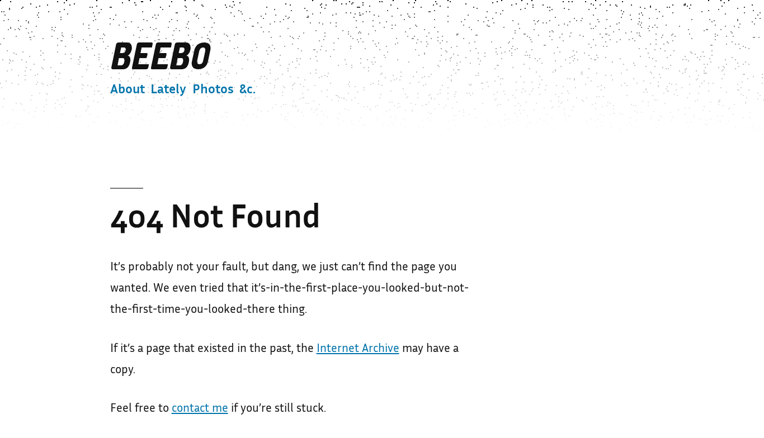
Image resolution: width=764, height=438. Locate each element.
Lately (168, 90)
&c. (247, 90)
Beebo (159, 57)
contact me (200, 409)
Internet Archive (358, 349)
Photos (213, 90)
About (127, 90)
